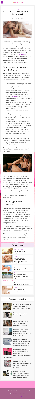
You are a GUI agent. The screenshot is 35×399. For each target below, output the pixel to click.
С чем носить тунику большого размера (20, 314)
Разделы (21, 396)
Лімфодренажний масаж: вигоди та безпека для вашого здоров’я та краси (20, 260)
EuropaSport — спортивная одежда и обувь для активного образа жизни (22, 306)
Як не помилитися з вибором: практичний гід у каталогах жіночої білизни (22, 364)
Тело (17, 9)
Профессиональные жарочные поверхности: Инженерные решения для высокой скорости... (21, 342)
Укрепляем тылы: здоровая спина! (19, 252)
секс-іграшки (22, 54)
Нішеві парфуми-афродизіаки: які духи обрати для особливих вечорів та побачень (21, 374)
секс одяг (15, 96)
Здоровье (16, 249)
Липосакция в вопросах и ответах (21, 268)
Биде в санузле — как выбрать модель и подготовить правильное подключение (22, 332)
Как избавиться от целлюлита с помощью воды (21, 276)
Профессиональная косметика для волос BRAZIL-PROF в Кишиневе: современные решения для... (17, 353)
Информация (14, 396)
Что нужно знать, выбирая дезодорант (20, 290)
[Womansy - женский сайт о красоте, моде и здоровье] (17, 2)
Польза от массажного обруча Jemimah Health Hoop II (15, 284)
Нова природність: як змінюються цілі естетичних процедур (20, 323)
